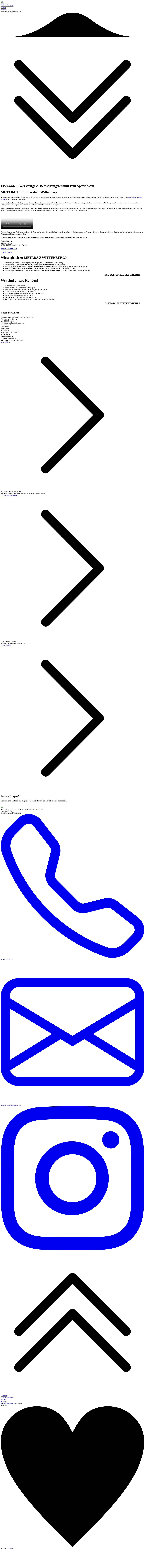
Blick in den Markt (7, 6)
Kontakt (3, 10)
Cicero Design (8, 1548)
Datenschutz (12, 1403)
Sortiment (4, 4)
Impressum (4, 1403)
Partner (3, 8)
